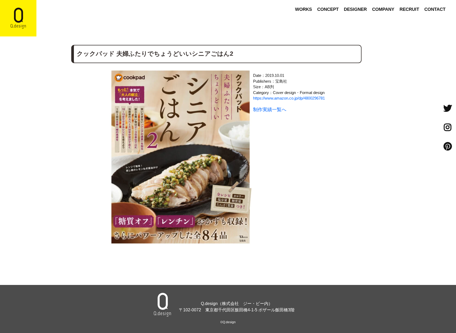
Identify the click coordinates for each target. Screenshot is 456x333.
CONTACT (434, 9)
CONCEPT (328, 9)
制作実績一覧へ (269, 109)
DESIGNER (355, 9)
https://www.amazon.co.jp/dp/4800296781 (289, 98)
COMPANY (383, 9)
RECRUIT (409, 9)
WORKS (303, 9)
